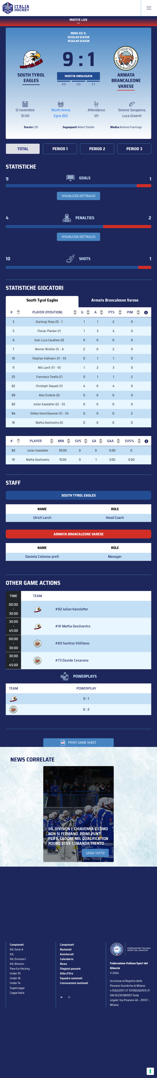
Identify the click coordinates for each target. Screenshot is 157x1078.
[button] (11, 312)
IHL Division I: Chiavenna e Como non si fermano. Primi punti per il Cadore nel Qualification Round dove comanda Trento (78, 836)
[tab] (23, 148)
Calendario (66, 959)
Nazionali (66, 949)
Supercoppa (17, 988)
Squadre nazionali (71, 978)
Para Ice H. (78, 33)
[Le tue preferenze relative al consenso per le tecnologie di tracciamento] (150, 1071)
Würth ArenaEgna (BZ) (60, 113)
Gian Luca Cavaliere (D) (49, 340)
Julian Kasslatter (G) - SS (49, 404)
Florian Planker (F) (49, 330)
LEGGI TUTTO (95, 853)
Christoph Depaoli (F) (49, 385)
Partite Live (78, 20)
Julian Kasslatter (37, 450)
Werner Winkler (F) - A (49, 349)
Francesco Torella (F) (49, 376)
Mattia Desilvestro (37, 459)
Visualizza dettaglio (78, 196)
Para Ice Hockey (20, 968)
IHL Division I (18, 959)
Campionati (17, 944)
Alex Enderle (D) (49, 395)
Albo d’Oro (66, 973)
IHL (12, 954)
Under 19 (15, 973)
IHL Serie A (16, 949)
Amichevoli (67, 954)
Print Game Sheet (82, 742)
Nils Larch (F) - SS (49, 367)
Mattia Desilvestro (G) (49, 422)
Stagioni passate (70, 968)
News (63, 963)
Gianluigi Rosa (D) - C (49, 321)
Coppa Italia (17, 992)
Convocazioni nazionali (74, 983)
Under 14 (15, 983)
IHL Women (17, 963)
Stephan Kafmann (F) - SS (49, 358)
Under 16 (15, 978)
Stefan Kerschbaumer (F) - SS (49, 413)
